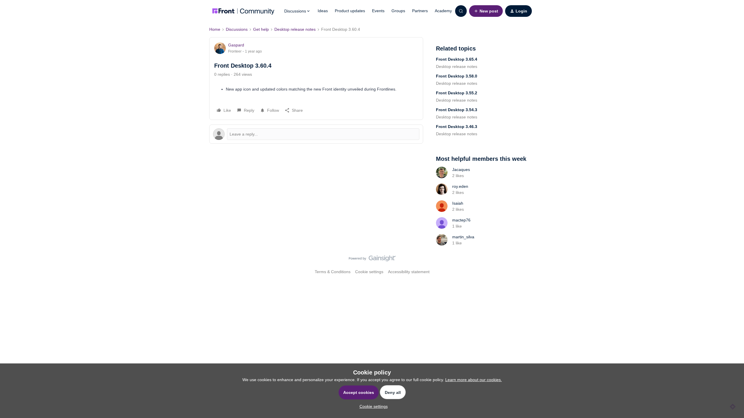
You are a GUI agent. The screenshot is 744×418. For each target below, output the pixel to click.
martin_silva (463, 237)
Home (214, 29)
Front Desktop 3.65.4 (456, 59)
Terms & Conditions (332, 271)
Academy (443, 10)
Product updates (350, 10)
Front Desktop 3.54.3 (456, 109)
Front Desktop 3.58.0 (456, 76)
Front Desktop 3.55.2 (456, 93)
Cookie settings (369, 271)
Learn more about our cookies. (473, 379)
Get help (261, 29)
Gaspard (236, 45)
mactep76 (461, 220)
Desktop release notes (295, 29)
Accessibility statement (409, 271)
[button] (486, 11)
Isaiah (457, 203)
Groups (398, 10)
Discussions (237, 29)
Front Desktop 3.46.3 (456, 126)
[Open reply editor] (316, 134)
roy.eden (460, 186)
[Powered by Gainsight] (372, 259)
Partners (420, 10)
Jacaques (461, 169)
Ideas (323, 10)
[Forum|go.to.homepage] (243, 11)
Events (378, 10)
